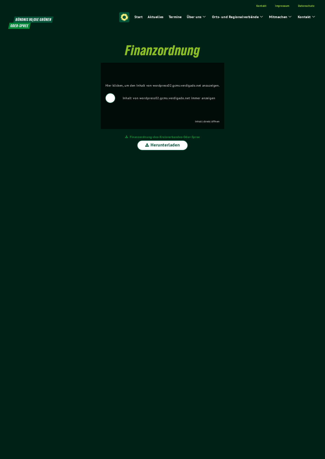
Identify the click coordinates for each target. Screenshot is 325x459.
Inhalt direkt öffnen (207, 121)
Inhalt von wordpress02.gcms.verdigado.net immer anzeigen (169, 98)
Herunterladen (165, 145)
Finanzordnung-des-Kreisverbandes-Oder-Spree (165, 137)
